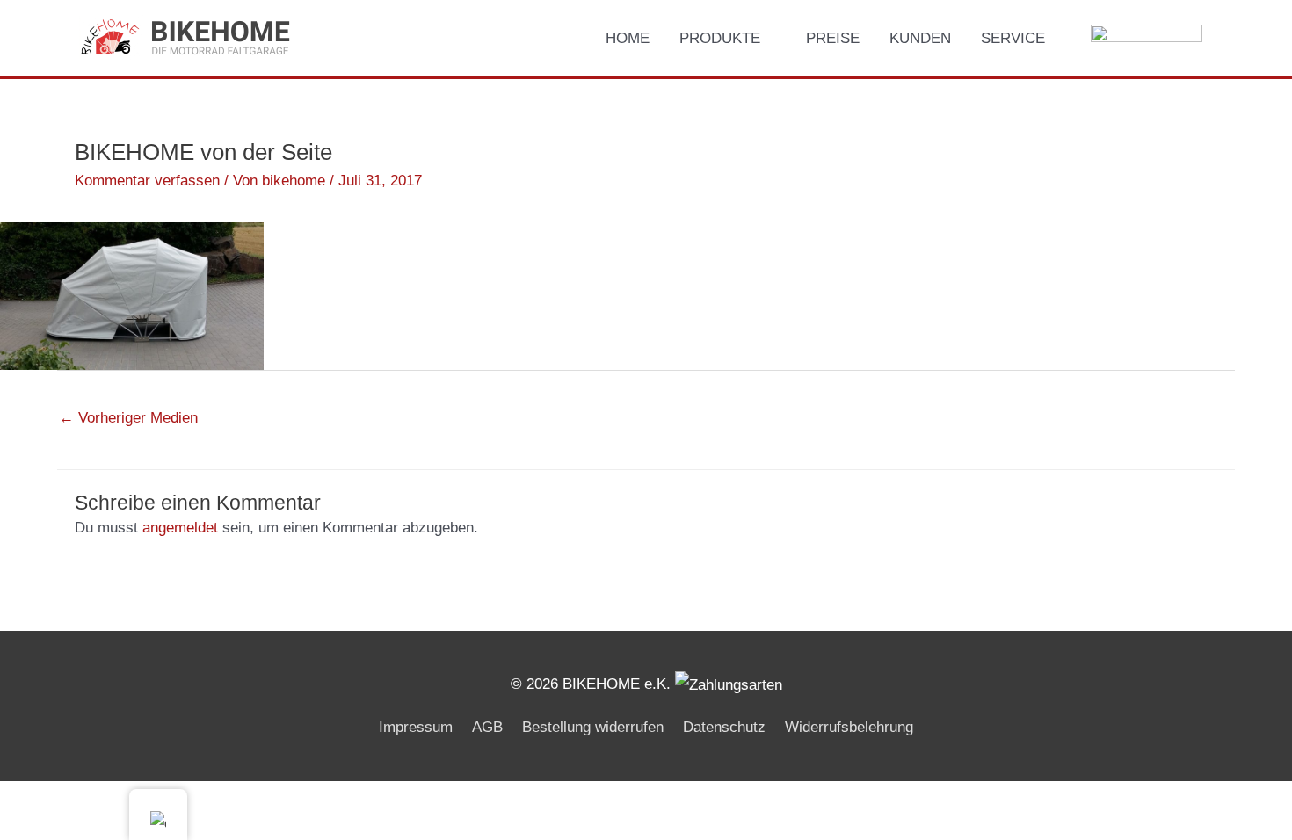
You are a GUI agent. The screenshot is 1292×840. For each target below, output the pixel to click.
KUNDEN (920, 38)
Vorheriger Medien (128, 417)
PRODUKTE (719, 38)
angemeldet (180, 527)
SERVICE (1013, 38)
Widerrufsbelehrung (849, 727)
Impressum (416, 727)
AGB (487, 727)
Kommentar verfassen (147, 180)
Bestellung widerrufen (593, 727)
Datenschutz (724, 727)
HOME (628, 38)
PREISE (833, 38)
